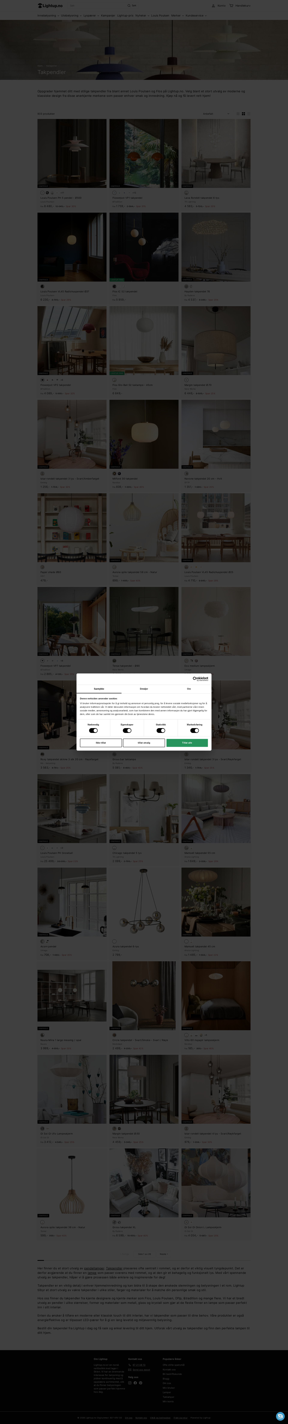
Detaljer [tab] (144, 688)
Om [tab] (189, 688)
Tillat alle (187, 742)
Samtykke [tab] (99, 688)
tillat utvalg (144, 742)
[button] (280, 1416)
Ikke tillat (101, 742)
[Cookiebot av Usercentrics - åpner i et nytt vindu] (195, 679)
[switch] (127, 730)
